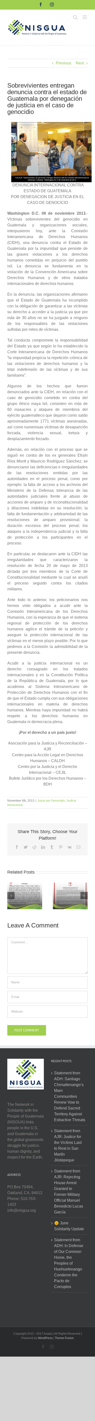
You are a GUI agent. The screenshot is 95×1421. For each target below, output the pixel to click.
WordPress (45, 1338)
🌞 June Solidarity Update (69, 1226)
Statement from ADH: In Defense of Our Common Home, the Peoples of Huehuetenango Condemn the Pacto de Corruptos (68, 1263)
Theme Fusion (64, 1338)
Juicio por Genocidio (51, 800)
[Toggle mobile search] (75, 17)
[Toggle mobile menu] (85, 17)
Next (80, 63)
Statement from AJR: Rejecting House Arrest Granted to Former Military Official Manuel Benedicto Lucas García (68, 1191)
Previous (63, 63)
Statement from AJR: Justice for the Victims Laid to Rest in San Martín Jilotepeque (68, 1145)
